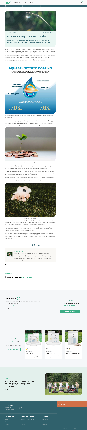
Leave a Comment (70, 311)
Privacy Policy (74, 428)
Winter (6, 419)
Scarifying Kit (29, 353)
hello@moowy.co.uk (9, 409)
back (7, 264)
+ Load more (8, 309)
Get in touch (8, 407)
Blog (25, 2)
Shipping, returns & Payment (27, 419)
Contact (23, 424)
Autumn (7, 424)
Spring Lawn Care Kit (51, 353)
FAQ (22, 423)
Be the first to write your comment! (12, 305)
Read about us (9, 390)
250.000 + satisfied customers (48, 6)
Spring (6, 421)
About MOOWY (44, 419)
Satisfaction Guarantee (26, 421)
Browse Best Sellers (13, 349)
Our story (32, 2)
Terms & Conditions (64, 428)
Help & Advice (17, 2)
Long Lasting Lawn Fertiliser (73, 353)
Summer (7, 423)
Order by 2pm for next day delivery (30, 6)
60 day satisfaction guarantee (13, 6)
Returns (80, 428)
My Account (44, 424)
